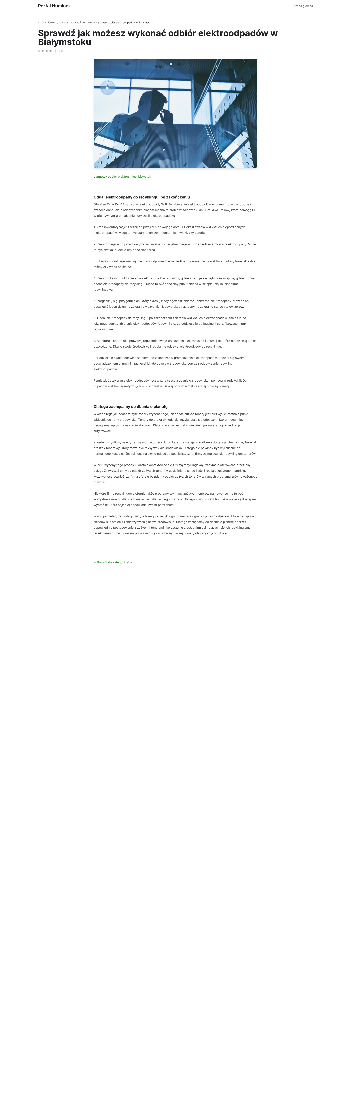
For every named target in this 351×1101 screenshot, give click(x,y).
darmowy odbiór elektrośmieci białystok (122, 176)
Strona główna (303, 6)
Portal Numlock (54, 5)
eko (63, 22)
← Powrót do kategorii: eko (113, 562)
